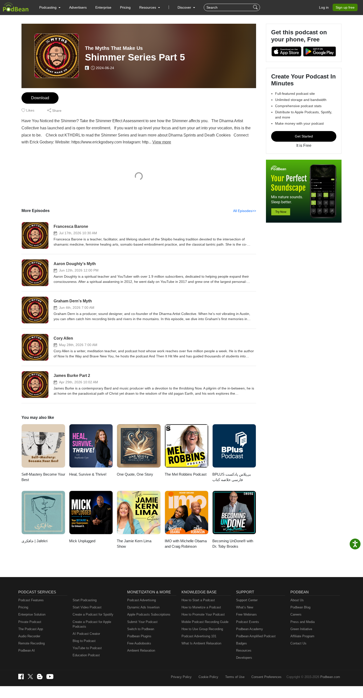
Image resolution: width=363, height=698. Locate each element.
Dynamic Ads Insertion (143, 607)
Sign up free (345, 7)
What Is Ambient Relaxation (201, 643)
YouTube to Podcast (87, 648)
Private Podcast (29, 622)
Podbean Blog (300, 607)
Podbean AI (26, 650)
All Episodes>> (244, 211)
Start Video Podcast (87, 607)
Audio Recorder (29, 636)
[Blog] (39, 676)
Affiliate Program (302, 636)
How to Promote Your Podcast (203, 614)
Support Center (247, 600)
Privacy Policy (181, 677)
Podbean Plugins (139, 636)
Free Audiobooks (139, 643)
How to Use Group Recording (202, 629)
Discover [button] (185, 7)
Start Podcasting (85, 600)
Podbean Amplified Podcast (256, 636)
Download (40, 98)
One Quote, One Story (135, 474)
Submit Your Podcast (142, 622)
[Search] (256, 7)
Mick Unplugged (82, 541)
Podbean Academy (249, 629)
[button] (49, 7)
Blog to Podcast (84, 641)
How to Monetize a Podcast (201, 607)
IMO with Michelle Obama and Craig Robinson (186, 544)
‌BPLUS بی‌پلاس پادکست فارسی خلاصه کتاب (231, 477)
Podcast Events (247, 622)
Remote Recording (31, 643)
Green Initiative (301, 629)
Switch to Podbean (140, 629)
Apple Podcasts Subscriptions (148, 614)
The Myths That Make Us (114, 48)
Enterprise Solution (31, 614)
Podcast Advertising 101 (199, 636)
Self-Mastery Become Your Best (43, 477)
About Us (297, 600)
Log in (324, 7)
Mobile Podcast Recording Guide (205, 622)
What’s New (244, 607)
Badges (241, 643)
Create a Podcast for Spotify (93, 614)
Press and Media (302, 622)
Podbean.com (330, 677)
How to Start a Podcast (198, 600)
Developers (244, 657)
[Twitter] (30, 676)
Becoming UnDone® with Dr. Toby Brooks (232, 544)
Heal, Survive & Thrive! (87, 474)
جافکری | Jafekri (34, 541)
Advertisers (78, 7)
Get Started (304, 136)
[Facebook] (21, 676)
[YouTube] (49, 676)
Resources (243, 650)
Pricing (125, 7)
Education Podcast (86, 655)
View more (161, 142)
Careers (296, 614)
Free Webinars (246, 614)
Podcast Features (31, 600)
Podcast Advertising (141, 600)
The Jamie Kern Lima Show (134, 544)
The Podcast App (30, 629)
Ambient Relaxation (141, 650)
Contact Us (298, 643)
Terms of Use (234, 677)
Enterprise (103, 7)
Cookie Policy (208, 677)
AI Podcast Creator (86, 634)
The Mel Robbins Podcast (185, 474)
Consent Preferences (266, 677)
